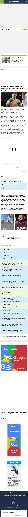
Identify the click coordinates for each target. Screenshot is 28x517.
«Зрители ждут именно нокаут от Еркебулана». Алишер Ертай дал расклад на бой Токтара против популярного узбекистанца (13, 200)
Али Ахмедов (3, 177)
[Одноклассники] (10, 181)
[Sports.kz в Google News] (14, 370)
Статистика (23, 492)
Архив (23, 495)
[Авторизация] (26, 1)
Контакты (18, 492)
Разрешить (16, 515)
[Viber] (15, 181)
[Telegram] (21, 181)
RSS (14, 498)
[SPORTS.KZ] (14, 440)
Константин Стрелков (12, 171)
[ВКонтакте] (8, 181)
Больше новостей (14, 341)
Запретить (23, 515)
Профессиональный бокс (12, 177)
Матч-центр (23, 29)
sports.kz (23, 171)
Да (3, 418)
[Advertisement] (14, 16)
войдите (8, 238)
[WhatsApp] (17, 181)
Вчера (3, 29)
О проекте (7, 492)
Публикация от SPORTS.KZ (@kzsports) (13, 167)
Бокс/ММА (4, 69)
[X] (14, 181)
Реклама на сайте (7, 495)
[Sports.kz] (14, 1)
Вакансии (12, 492)
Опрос (3, 409)
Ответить (4, 420)
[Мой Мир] (12, 181)
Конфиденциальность (16, 495)
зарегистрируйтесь (16, 238)
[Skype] (19, 181)
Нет (3, 416)
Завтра (12, 29)
